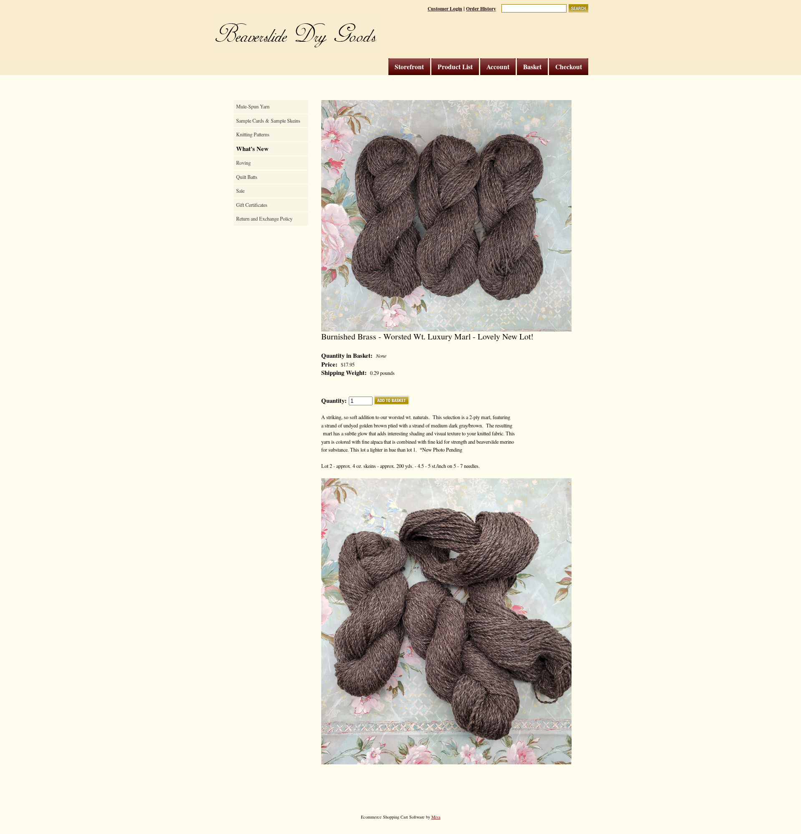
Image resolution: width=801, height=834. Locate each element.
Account (497, 66)
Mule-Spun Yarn (253, 106)
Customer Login (445, 8)
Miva (436, 817)
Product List (455, 66)
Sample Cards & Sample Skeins (268, 120)
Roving (243, 162)
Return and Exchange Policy (264, 218)
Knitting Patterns (253, 134)
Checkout (568, 66)
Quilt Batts (246, 176)
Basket (532, 66)
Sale (240, 190)
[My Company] (295, 32)
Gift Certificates (251, 204)
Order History (481, 8)
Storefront (409, 66)
